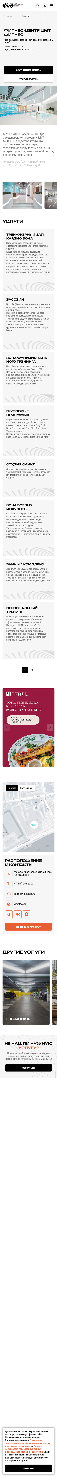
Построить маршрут (28, 926)
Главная (8, 16)
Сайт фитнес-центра (28, 69)
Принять (28, 1468)
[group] (28, 727)
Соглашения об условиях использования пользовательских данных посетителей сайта (28, 1443)
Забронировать (28, 78)
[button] (7, 727)
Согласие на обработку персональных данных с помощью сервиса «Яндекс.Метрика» (24, 1449)
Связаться (28, 1067)
